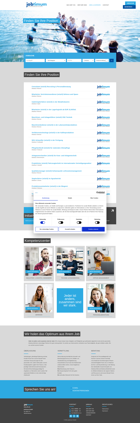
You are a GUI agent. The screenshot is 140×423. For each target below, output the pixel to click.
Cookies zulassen (93, 229)
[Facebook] (70, 416)
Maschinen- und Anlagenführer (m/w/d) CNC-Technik (52, 117)
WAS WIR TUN (71, 5)
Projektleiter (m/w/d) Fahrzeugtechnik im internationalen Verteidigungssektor (61, 163)
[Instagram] (74, 416)
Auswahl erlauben (70, 229)
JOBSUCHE (130, 3)
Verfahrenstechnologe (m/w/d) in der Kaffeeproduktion (53, 133)
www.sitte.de (27, 406)
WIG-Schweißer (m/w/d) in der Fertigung (47, 140)
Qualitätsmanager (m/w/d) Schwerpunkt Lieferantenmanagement (57, 171)
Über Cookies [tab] (94, 198)
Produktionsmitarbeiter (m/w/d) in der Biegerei (50, 186)
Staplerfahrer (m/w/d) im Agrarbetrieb (46, 178)
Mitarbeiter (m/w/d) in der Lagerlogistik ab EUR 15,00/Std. (54, 109)
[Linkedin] (77, 416)
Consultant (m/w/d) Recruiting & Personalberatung (51, 86)
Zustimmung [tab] (45, 198)
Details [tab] (70, 198)
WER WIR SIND (82, 5)
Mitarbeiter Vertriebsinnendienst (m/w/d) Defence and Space (55, 94)
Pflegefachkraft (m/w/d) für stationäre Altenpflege (51, 148)
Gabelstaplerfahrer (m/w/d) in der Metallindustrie (51, 102)
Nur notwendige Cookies (47, 229)
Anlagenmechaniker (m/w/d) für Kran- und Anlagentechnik (54, 155)
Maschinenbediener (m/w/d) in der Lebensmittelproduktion (54, 125)
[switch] (61, 222)
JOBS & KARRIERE (95, 5)
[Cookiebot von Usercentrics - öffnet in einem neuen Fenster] (97, 192)
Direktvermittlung (100, 60)
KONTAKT (106, 5)
